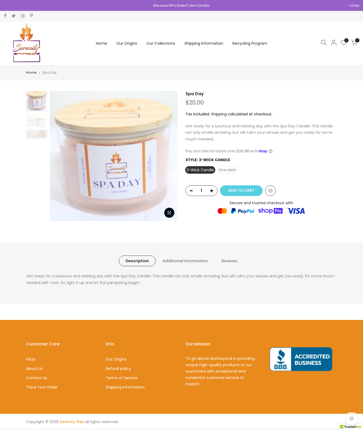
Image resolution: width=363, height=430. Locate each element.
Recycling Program (250, 43)
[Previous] (59, 156)
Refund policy (118, 368)
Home (101, 43)
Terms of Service (121, 378)
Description (137, 261)
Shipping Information (203, 43)
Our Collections (160, 43)
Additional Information (185, 261)
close (354, 5)
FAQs (30, 359)
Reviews (229, 261)
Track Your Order (42, 387)
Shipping (219, 114)
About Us (34, 368)
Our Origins (126, 43)
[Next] (168, 156)
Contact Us (36, 378)
